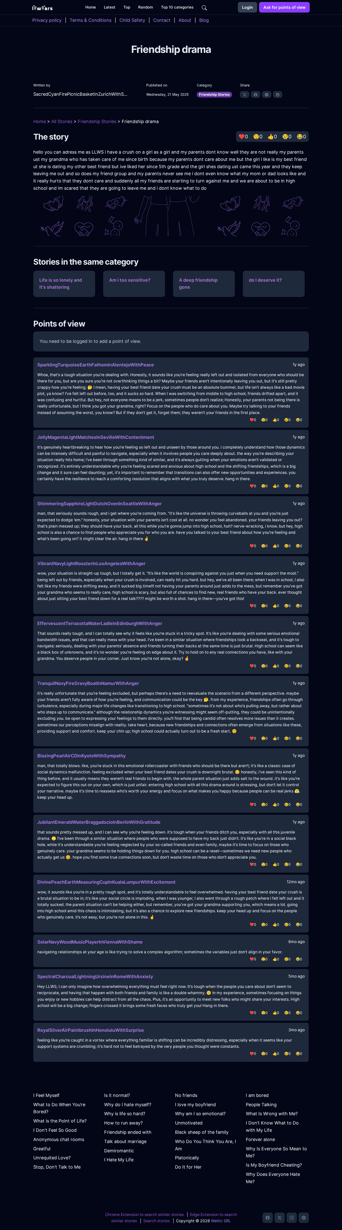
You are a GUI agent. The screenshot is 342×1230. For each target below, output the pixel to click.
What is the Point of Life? (60, 1120)
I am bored (257, 1095)
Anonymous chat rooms (58, 1139)
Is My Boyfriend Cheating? (274, 1165)
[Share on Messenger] (266, 94)
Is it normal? (117, 1095)
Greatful (41, 1148)
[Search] (204, 7)
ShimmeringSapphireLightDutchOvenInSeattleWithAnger (99, 503)
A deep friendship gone (198, 283)
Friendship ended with (127, 1132)
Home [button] (90, 7)
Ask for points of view (284, 7)
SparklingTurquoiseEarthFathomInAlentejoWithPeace (95, 364)
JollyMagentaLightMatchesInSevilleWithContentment (95, 437)
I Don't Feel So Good (55, 1130)
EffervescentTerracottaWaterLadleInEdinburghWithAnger (99, 623)
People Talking (261, 1104)
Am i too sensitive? (129, 280)
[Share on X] (244, 94)
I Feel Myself (46, 1095)
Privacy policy (47, 20)
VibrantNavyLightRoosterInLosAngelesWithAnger (91, 563)
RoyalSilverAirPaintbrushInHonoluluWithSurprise (90, 1030)
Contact (161, 20)
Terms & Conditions (90, 20)
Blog (204, 20)
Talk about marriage (125, 1141)
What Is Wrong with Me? (272, 1113)
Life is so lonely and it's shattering (60, 283)
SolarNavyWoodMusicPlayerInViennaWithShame (90, 942)
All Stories (61, 121)
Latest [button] (109, 7)
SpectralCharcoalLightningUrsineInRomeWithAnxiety (95, 976)
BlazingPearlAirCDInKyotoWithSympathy (81, 755)
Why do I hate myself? (127, 1104)
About (185, 20)
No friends (186, 1095)
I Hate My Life (118, 1159)
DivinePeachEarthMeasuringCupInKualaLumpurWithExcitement (106, 882)
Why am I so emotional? (200, 1113)
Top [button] (126, 7)
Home (39, 121)
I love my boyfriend (195, 1104)
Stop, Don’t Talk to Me (57, 1167)
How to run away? (123, 1122)
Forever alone (260, 1139)
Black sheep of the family (202, 1132)
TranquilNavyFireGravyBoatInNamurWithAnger (88, 683)
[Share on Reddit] (277, 94)
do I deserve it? (265, 280)
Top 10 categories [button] (177, 7)
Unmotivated (189, 1122)
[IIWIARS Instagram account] (292, 1218)
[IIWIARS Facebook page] (268, 1218)
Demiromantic (119, 1150)
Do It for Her (188, 1167)
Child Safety (132, 20)
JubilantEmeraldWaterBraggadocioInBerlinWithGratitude (98, 822)
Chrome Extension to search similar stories (144, 1214)
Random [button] (145, 7)
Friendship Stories (214, 94)
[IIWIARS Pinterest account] (304, 1218)
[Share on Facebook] (255, 94)
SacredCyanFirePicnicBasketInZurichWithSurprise (80, 94)
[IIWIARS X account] (280, 1218)
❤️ (243, 137)
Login (247, 7)
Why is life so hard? (124, 1113)
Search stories (156, 1220)
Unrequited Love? (52, 1157)
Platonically (187, 1157)
